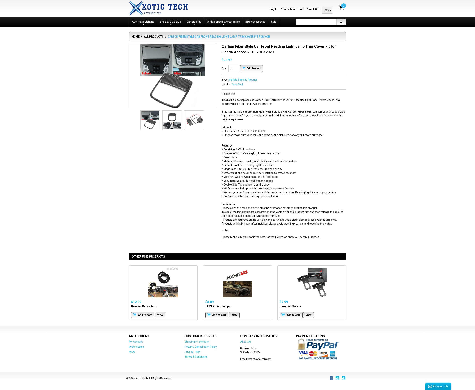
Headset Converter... (144, 306)
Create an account (292, 9)
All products (154, 36)
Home (136, 36)
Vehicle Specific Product (243, 79)
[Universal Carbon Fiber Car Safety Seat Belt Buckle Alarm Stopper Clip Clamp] (312, 282)
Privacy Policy (193, 351)
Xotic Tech (237, 84)
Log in (273, 9)
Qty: (224, 68)
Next (200, 120)
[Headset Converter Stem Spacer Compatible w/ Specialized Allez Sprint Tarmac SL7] (163, 282)
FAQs (132, 351)
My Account (136, 341)
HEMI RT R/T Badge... (218, 306)
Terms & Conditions (196, 356)
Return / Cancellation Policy (201, 346)
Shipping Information (197, 341)
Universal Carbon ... (292, 306)
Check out (313, 9)
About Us (245, 341)
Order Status (136, 346)
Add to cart (253, 68)
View (160, 314)
